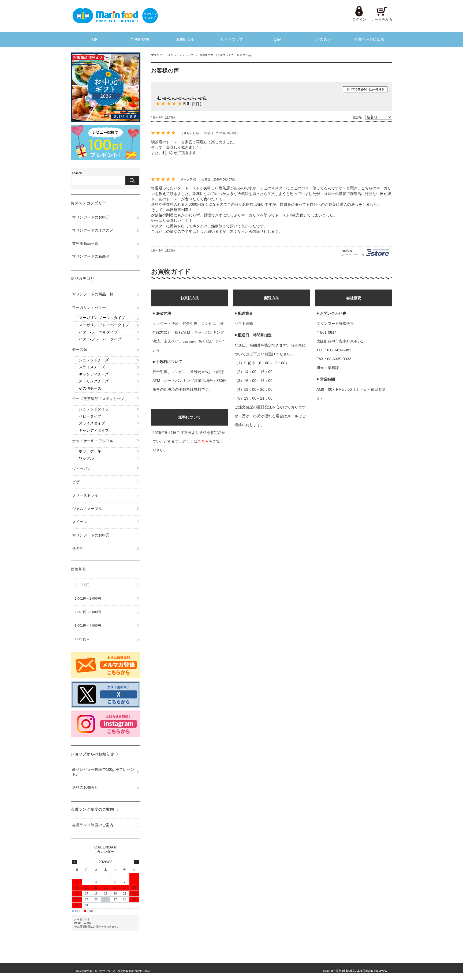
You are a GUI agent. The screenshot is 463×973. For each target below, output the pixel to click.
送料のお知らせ (85, 788)
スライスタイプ (92, 423)
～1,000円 (82, 585)
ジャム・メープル (87, 509)
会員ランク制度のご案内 (92, 809)
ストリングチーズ (94, 381)
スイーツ (79, 522)
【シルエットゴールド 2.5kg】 (182, 98)
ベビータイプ (90, 416)
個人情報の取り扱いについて (93, 971)
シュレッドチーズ (94, 360)
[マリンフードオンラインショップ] (115, 22)
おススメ (323, 39)
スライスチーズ (92, 367)
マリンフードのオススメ (92, 230)
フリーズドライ (85, 495)
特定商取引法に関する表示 (134, 971)
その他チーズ (90, 388)
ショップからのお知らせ (92, 754)
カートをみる (381, 19)
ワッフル (86, 458)
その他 (77, 549)
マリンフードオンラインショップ (172, 55)
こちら (203, 441)
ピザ (76, 482)
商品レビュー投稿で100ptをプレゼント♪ (103, 772)
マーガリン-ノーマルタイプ (102, 318)
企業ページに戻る (369, 39)
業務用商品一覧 (85, 244)
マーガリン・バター (89, 308)
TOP (94, 39)
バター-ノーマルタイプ (98, 332)
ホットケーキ (90, 451)
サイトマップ (231, 39)
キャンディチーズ (94, 374)
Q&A (277, 39)
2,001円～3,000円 (88, 612)
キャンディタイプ (94, 431)
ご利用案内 (139, 39)
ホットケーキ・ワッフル (92, 441)
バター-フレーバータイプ (100, 339)
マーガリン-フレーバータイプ (104, 325)
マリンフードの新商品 (91, 256)
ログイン (359, 19)
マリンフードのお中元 (91, 217)
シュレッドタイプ (94, 409)
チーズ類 (79, 350)
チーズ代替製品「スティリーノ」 (100, 399)
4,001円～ (82, 639)
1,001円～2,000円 (88, 598)
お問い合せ (185, 39)
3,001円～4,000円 (88, 626)
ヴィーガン (81, 469)
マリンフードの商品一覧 (92, 294)
